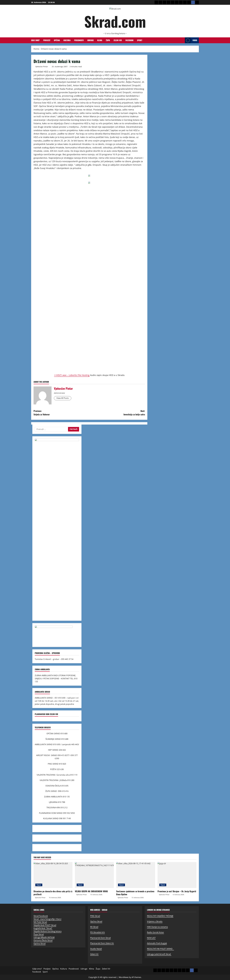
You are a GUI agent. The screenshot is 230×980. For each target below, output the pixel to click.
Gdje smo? (35, 40)
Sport (139, 40)
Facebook (129, 40)
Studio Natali (96, 948)
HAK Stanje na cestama (157, 927)
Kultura (67, 40)
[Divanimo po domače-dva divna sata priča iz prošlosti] (53, 875)
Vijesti (39, 885)
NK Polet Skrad (40, 922)
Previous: (42, 412)
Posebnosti (79, 40)
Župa (108, 40)
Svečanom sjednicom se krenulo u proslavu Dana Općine (135, 893)
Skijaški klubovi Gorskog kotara (47, 931)
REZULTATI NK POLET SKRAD (160, 948)
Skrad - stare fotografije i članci (47, 919)
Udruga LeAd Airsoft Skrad (159, 954)
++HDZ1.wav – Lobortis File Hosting (71, 375)
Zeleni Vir (118, 40)
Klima (99, 40)
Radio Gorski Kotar (155, 932)
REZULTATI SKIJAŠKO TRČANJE (160, 916)
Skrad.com (115, 21)
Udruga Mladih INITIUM (44, 937)
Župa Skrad (39, 934)
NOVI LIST (151, 938)
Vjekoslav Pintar (41, 66)
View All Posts (62, 398)
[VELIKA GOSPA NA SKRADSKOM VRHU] (94, 875)
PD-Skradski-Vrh (97, 932)
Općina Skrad (40, 943)
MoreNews (124, 977)
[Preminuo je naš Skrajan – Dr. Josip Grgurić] (177, 875)
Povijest (46, 40)
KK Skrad (94, 927)
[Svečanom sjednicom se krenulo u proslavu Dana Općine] (135, 875)
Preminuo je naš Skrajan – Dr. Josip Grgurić (177, 891)
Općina (57, 40)
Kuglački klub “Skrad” (43, 928)
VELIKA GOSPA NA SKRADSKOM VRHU (91, 891)
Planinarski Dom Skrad (100, 938)
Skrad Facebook (41, 916)
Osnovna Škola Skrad (43, 940)
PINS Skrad (95, 916)
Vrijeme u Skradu (154, 921)
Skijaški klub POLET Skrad (45, 925)
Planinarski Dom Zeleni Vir (102, 943)
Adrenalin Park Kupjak (157, 943)
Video (195, 40)
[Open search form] (182, 40)
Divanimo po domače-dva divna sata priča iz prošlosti (53, 893)
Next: (134, 412)
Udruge (90, 40)
